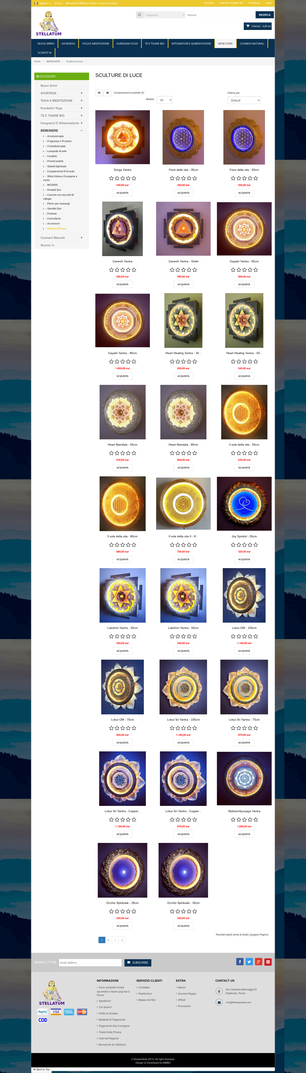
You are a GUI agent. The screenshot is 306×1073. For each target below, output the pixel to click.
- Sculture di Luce (55, 228)
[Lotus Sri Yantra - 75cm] (244, 687)
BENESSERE (53, 61)
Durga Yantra (122, 169)
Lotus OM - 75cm (122, 719)
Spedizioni (105, 1000)
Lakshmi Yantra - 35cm (122, 627)
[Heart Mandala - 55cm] (122, 412)
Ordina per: (234, 92)
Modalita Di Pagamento (112, 1019)
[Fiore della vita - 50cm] (244, 137)
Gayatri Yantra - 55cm (244, 261)
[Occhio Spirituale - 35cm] (183, 870)
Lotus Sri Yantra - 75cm (244, 719)
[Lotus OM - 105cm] (244, 595)
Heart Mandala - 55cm (122, 444)
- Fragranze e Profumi (58, 141)
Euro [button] (57, 3)
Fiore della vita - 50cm (244, 169)
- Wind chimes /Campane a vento (60, 178)
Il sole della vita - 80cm (122, 536)
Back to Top (43, 1069)
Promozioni (184, 1006)
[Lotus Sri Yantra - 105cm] (183, 687)
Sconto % (47, 245)
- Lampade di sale (56, 151)
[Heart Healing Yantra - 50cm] (244, 320)
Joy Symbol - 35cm (244, 536)
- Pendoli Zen (53, 190)
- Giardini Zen (53, 208)
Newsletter (45, 962)
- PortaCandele (54, 161)
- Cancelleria (53, 218)
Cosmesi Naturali (53, 237)
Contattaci (144, 987)
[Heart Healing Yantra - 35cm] (183, 320)
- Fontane (51, 213)
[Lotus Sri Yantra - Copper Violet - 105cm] (122, 778)
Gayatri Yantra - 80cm (122, 353)
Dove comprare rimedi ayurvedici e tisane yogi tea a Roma (113, 991)
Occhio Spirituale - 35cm (183, 902)
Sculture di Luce (74, 61)
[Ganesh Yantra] (122, 229)
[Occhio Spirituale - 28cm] (122, 870)
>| (122, 940)
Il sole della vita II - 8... (183, 536)
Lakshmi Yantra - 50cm (183, 627)
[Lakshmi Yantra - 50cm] (183, 595)
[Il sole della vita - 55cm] (244, 412)
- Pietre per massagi (57, 203)
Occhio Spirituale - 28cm (122, 902)
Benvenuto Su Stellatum (112, 1044)
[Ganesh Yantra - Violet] (183, 229)
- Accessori (52, 223)
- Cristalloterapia (55, 146)
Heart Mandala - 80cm (183, 444)
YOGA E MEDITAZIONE (56, 100)
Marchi (182, 987)
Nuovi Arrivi (49, 85)
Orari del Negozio (109, 1038)
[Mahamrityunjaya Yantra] (244, 778)
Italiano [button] (43, 3)
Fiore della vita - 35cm (183, 169)
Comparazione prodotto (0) (129, 92)
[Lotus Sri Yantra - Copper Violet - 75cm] (183, 778)
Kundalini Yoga (51, 108)
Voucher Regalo (187, 993)
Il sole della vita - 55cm (244, 444)
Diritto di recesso (108, 1013)
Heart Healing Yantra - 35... (183, 353)
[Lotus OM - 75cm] (122, 687)
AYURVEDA (48, 93)
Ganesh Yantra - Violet (183, 261)
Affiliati (181, 1000)
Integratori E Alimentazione (60, 123)
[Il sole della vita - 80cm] (122, 503)
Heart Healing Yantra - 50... (244, 353)
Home (37, 61)
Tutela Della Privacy (110, 1032)
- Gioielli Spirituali (55, 166)
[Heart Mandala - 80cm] (183, 412)
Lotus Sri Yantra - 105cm (183, 719)
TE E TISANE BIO (53, 115)
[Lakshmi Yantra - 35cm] (122, 595)
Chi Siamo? (105, 1007)
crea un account (108, 3)
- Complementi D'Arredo (60, 171)
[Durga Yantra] (122, 137)
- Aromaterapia (54, 136)
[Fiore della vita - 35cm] (183, 137)
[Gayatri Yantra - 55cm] (244, 229)
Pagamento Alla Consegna (114, 1025)
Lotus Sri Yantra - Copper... (123, 811)
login (93, 3)
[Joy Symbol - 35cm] (244, 503)
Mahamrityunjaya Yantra (244, 811)
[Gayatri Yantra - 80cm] (122, 320)
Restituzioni (145, 993)
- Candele (51, 156)
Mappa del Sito (146, 1000)
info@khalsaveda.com (238, 1002)
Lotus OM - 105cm (244, 627)
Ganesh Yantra (122, 261)
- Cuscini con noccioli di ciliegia (58, 196)
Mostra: (150, 99)
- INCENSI (51, 185)
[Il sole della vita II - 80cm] (183, 503)
